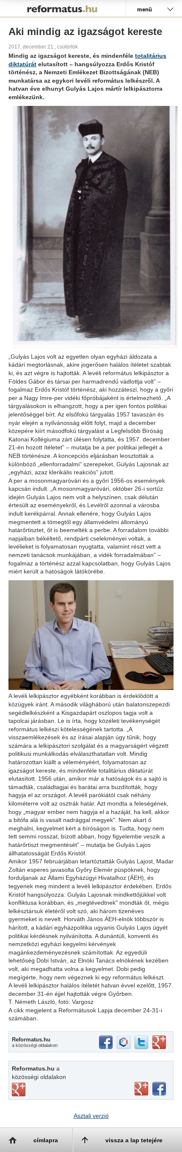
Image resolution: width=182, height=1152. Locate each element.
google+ (159, 1042)
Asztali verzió (91, 1115)
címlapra (45, 1140)
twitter (141, 1042)
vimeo (18, 1089)
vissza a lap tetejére (134, 1140)
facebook (106, 1042)
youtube (141, 1088)
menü (144, 9)
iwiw (123, 1042)
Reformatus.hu (63, 8)
